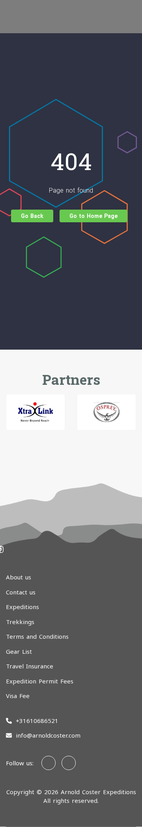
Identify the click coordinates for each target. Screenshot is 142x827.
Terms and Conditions (37, 636)
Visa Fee (18, 696)
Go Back (32, 216)
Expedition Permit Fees (39, 681)
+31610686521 (37, 721)
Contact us (21, 592)
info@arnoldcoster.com (48, 735)
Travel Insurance (29, 666)
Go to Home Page (93, 216)
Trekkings (20, 622)
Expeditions (22, 607)
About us (18, 577)
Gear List (19, 651)
